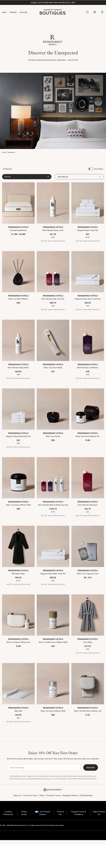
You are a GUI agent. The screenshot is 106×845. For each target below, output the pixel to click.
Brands (4, 152)
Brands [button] (13, 12)
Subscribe (90, 767)
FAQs (42, 795)
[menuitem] (6, 12)
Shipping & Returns (70, 795)
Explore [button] (23, 12)
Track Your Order (30, 795)
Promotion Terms (53, 795)
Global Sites (87, 795)
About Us (17, 795)
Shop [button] (4, 12)
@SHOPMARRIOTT (54, 790)
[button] (102, 12)
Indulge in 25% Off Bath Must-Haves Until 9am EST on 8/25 (41, 2)
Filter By (7, 177)
